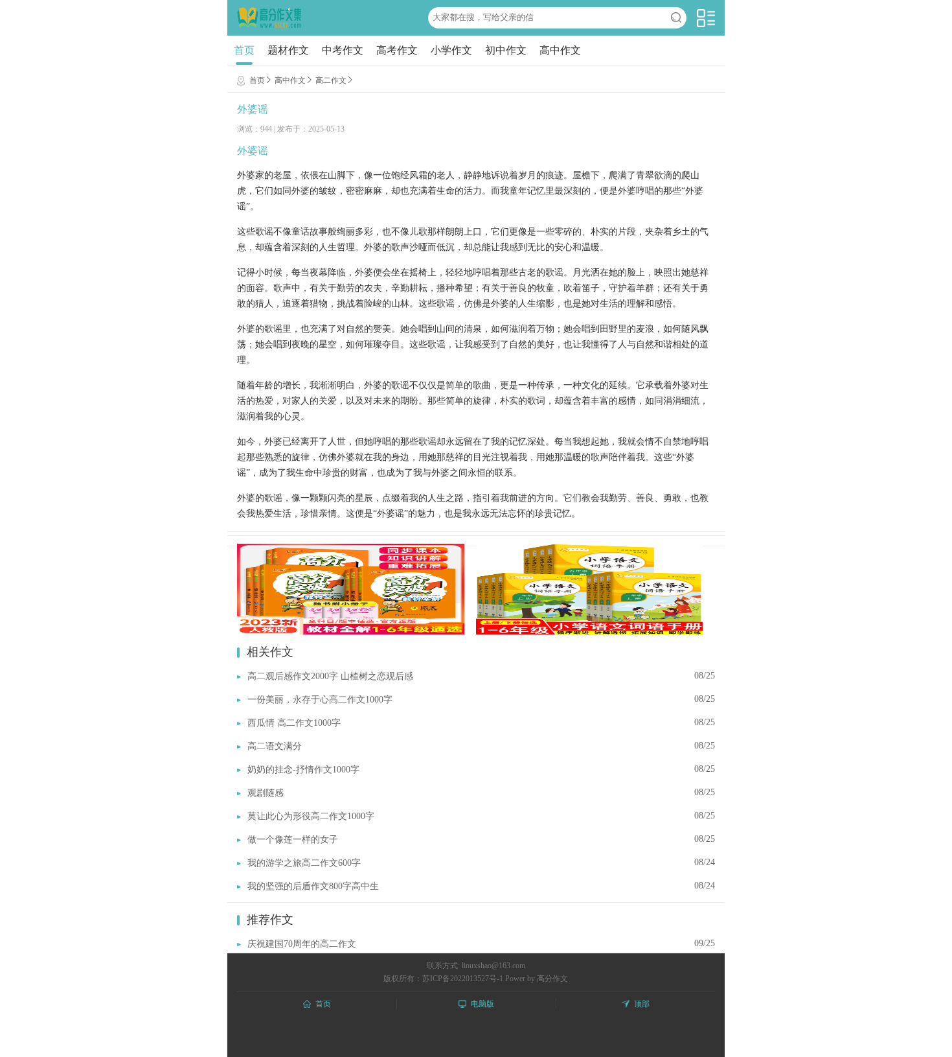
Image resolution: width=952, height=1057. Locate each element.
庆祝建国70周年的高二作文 (301, 944)
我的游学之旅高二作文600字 (304, 863)
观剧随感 (265, 793)
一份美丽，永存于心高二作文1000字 (319, 699)
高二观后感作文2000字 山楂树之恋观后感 (330, 676)
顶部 (642, 1003)
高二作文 (330, 80)
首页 (244, 50)
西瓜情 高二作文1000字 (294, 723)
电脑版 (482, 1003)
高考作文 (397, 50)
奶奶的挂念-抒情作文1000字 (303, 769)
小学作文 (451, 50)
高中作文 (560, 50)
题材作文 (288, 50)
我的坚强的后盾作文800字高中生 (313, 886)
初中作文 (506, 50)
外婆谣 (252, 109)
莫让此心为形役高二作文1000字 (310, 816)
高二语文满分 (274, 746)
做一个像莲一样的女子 (292, 839)
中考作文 (342, 50)
